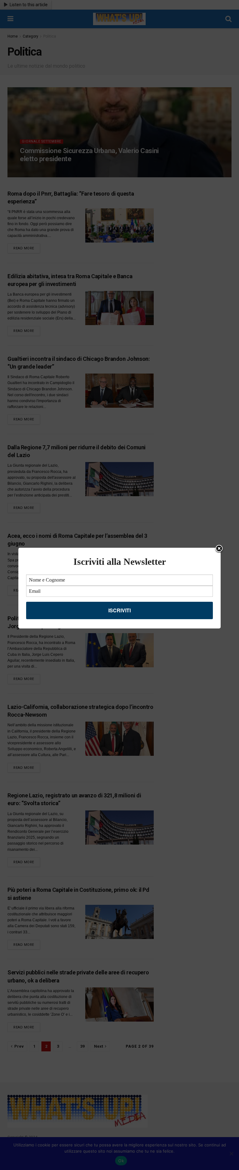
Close (219, 549)
